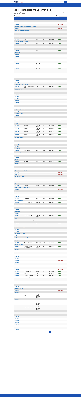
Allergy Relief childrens (19, 284)
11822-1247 (17, 185)
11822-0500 (17, 120)
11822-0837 (17, 91)
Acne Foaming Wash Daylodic (20, 141)
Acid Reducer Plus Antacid (19, 117)
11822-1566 (17, 290)
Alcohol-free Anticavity (19, 207)
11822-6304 (17, 82)
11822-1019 (17, 231)
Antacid (16, 314)
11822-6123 (17, 125)
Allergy (16, 218)
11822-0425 (17, 258)
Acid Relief (16, 123)
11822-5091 (17, 63)
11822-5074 (17, 35)
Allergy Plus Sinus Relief (19, 244)
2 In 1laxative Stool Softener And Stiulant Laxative (23, 20)
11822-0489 (17, 324)
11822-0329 (17, 279)
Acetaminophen (17, 52)
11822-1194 (17, 131)
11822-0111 (17, 316)
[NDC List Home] (19, 1)
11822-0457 (17, 253)
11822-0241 (17, 281)
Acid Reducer (17, 92)
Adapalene (16, 159)
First (44, 331)
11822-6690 (17, 80)
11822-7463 (17, 194)
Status (59, 19)
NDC (15, 19)
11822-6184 (17, 139)
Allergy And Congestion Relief (20, 227)
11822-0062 (17, 161)
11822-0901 (17, 242)
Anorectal (16, 311)
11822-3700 (17, 180)
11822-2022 (17, 260)
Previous (47, 331)
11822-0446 (17, 256)
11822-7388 (17, 223)
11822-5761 (17, 202)
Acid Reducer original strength (20, 109)
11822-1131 (17, 86)
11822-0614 (17, 47)
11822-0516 (17, 168)
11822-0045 (17, 146)
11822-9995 (17, 269)
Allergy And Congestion (19, 221)
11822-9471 (17, 196)
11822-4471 (17, 286)
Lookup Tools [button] (20, 4)
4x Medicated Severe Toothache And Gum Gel (23, 48)
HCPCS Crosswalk (51, 4)
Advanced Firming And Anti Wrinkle (21, 170)
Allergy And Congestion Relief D (20, 233)
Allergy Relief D (17, 292)
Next (63, 331)
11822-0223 (17, 118)
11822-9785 (17, 174)
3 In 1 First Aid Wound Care (19, 34)
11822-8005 (17, 24)
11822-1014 (17, 134)
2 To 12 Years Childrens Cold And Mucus (22, 30)
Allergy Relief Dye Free (19, 288)
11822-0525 (17, 157)
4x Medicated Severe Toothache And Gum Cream (23, 45)
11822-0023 (17, 181)
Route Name (45, 19)
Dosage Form (37, 18)
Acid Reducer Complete (19, 113)
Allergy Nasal (17, 240)
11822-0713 (17, 264)
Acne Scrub (17, 144)
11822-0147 (17, 235)
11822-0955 (17, 178)
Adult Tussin (17, 163)
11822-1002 (17, 215)
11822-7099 (17, 220)
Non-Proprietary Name (28, 19)
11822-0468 (17, 318)
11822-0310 (17, 165)
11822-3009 (17, 301)
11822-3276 (17, 262)
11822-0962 (17, 329)
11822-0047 (17, 104)
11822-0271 (17, 100)
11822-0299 (17, 251)
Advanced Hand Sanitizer (19, 176)
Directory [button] (26, 4)
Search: (57, 15)
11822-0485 (17, 246)
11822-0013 (17, 229)
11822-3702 (17, 22)
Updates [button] (57, 4)
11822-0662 (17, 275)
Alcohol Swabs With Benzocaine (20, 204)
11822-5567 (17, 209)
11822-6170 (17, 39)
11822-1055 (17, 294)
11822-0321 (17, 115)
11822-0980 (17, 213)
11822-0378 (17, 172)
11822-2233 (17, 28)
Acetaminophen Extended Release (21, 78)
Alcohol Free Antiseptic (19, 200)
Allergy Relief (17, 249)
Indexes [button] (31, 4)
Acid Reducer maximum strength (20, 105)
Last (65, 331)
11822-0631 (17, 54)
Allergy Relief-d (17, 299)
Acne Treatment (17, 148)
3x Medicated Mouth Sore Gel (20, 37)
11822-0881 (17, 327)
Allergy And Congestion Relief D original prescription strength (26, 237)
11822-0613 (17, 43)
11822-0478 (17, 320)
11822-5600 (17, 98)
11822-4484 (17, 61)
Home (15, 4)
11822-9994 (17, 306)
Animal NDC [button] (16, 5)
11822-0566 (17, 238)
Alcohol (16, 191)
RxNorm (42, 4)
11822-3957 (17, 206)
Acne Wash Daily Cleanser (19, 152)
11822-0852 (17, 94)
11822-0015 (17, 193)
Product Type (51, 19)
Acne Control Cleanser (19, 137)
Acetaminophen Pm (18, 89)
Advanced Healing (18, 183)
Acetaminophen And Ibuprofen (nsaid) (21, 84)
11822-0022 (17, 102)
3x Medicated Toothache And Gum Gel (21, 41)
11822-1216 (17, 142)
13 (60, 331)
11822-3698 (17, 277)
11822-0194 (17, 107)
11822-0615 (17, 50)
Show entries (18, 15)
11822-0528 (17, 326)
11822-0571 (17, 267)
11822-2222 (17, 189)
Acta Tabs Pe (17, 155)
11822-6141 (17, 128)
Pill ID (46, 4)
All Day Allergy (17, 211)
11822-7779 (17, 154)
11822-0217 (17, 58)
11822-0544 (17, 56)
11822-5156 (17, 198)
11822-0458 (17, 254)
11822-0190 (17, 271)
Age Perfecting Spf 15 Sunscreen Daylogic (22, 187)
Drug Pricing (37, 4)
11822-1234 (17, 313)
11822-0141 (17, 111)
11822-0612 (17, 273)
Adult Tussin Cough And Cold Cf (20, 167)
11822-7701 (17, 150)
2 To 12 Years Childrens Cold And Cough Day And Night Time (26, 26)
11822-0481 (17, 322)
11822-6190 (17, 96)
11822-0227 (17, 60)
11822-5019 (17, 68)
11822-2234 (17, 32)
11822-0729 (17, 266)
